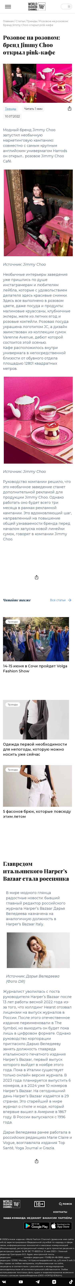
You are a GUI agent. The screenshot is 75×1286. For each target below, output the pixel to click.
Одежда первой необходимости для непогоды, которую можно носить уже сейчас (35, 749)
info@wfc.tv (17, 1257)
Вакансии (50, 1218)
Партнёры (65, 1218)
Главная (8, 21)
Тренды (32, 21)
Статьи (20, 21)
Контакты (60, 1212)
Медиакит (34, 1218)
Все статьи (58, 600)
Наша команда (14, 1218)
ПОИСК (67, 1204)
